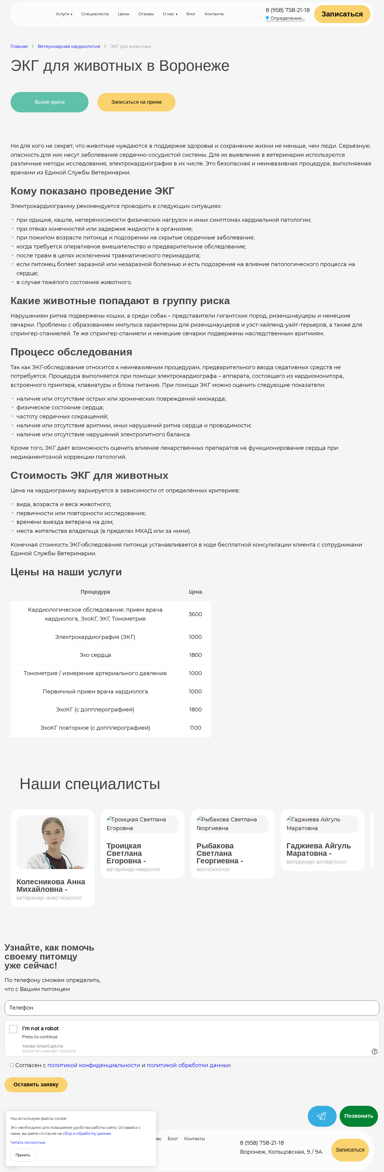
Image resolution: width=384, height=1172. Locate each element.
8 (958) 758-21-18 (288, 10)
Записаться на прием (136, 102)
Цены (123, 13)
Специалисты (95, 13)
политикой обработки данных (189, 1065)
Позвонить (359, 1116)
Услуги (62, 13)
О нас (168, 13)
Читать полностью (27, 1142)
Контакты (214, 13)
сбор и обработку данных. (87, 1133)
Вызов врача (49, 102)
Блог (191, 13)
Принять (23, 1155)
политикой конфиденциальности (93, 1065)
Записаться (342, 14)
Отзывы (146, 13)
